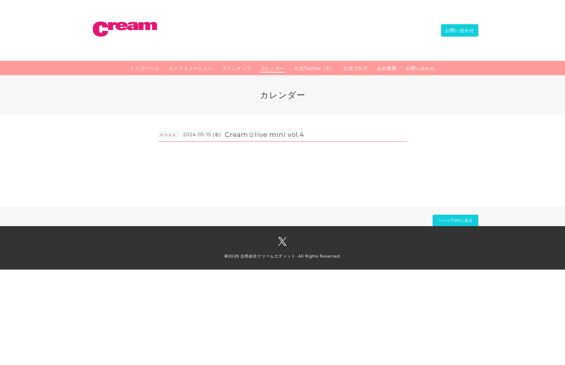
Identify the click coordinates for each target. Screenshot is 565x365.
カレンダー (273, 68)
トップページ (145, 68)
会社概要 (387, 68)
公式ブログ (355, 68)
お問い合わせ (459, 30)
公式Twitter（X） (314, 68)
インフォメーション (191, 68)
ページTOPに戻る (455, 220)
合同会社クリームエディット (268, 256)
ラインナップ (236, 68)
